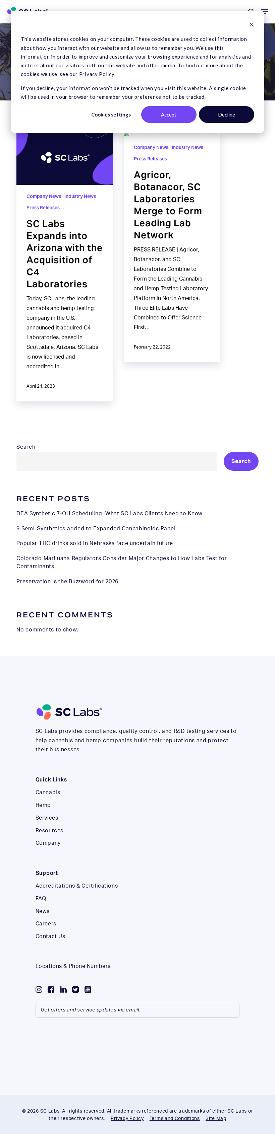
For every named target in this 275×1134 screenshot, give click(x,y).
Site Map (216, 1118)
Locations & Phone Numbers (73, 966)
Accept (168, 114)
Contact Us (50, 936)
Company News (43, 196)
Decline (226, 114)
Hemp (43, 805)
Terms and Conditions (175, 1118)
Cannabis (48, 792)
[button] (264, 11)
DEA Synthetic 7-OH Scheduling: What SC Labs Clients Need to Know (109, 513)
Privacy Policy (127, 1118)
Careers (46, 923)
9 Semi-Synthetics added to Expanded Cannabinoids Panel (95, 528)
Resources (49, 830)
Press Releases (43, 208)
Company (48, 843)
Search (25, 447)
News (43, 911)
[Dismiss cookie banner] (251, 25)
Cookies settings (111, 114)
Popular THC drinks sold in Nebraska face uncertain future (94, 543)
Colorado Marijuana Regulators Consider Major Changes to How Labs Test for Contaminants (121, 562)
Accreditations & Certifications (77, 886)
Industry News (80, 196)
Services (47, 818)
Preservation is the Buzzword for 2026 (67, 581)
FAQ (41, 898)
